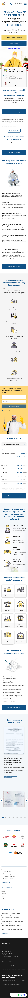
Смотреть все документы (14, 48)
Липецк (3, 891)
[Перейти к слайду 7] (12, 817)
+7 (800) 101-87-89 (6, 951)
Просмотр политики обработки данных (10, 965)
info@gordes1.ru (5, 943)
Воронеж (3, 893)
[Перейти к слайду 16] (24, 817)
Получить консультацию (14, 266)
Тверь (2, 898)
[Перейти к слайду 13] (20, 817)
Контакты (4, 971)
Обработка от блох (7, 871)
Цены (2, 969)
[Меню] (25, 4)
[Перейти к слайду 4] (8, 817)
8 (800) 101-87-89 (16, 4)
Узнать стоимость (14, 43)
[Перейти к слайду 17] (25, 817)
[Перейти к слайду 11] (17, 817)
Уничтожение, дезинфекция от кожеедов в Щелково (11, 926)
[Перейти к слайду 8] (13, 817)
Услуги (14, 969)
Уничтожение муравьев (8, 874)
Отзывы (23, 969)
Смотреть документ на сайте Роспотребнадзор (10, 776)
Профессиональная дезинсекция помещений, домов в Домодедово (12, 922)
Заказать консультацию (14, 707)
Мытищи (3, 901)
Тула (2, 896)
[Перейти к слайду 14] (21, 817)
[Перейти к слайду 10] (16, 817)
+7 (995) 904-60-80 (6, 953)
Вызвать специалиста (14, 406)
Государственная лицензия (14, 37)
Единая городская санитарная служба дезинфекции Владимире (10, 914)
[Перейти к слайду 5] (9, 817)
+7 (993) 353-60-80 (6, 961)
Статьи (18, 969)
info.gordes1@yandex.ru (7, 946)
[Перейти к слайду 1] (3, 817)
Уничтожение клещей (8, 878)
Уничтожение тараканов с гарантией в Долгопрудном (10, 918)
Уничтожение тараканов (9, 876)
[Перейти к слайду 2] (5, 817)
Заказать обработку (14, 112)
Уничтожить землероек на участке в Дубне (11, 929)
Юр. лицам (8, 969)
